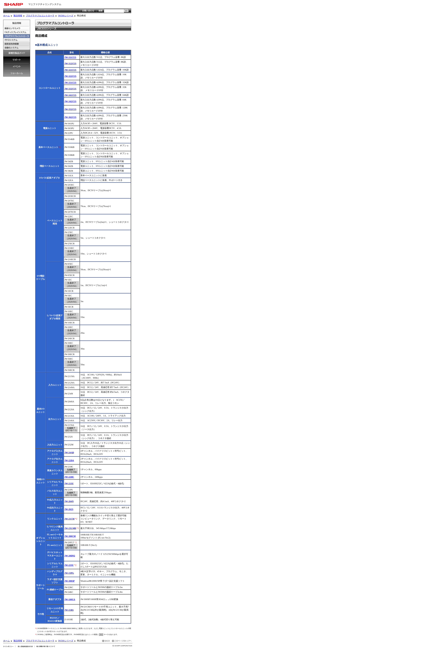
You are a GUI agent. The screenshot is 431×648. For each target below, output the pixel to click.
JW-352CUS (70, 109)
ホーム (6, 15)
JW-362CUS (70, 117)
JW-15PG (69, 573)
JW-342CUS (70, 101)
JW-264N (69, 501)
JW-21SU (69, 483)
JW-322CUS (70, 76)
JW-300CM (70, 536)
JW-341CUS (70, 95)
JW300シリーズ (65, 15)
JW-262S (68, 509)
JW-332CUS (70, 88)
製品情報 (17, 15)
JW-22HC (69, 477)
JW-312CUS (70, 63)
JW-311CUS (70, 57)
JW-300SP (69, 581)
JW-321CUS (70, 70)
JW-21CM (69, 519)
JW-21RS (69, 610)
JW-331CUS (70, 82)
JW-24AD (69, 452)
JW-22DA (69, 460)
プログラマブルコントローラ (40, 15)
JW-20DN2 (69, 555)
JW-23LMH (70, 528)
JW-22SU (69, 565)
